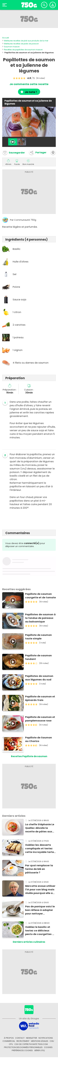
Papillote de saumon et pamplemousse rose (40, 718)
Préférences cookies (22, 1050)
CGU (52, 1041)
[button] (37, 152)
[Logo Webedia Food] (29, 1025)
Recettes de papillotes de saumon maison (23, 49)
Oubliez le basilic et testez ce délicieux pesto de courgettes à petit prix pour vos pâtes (39, 930)
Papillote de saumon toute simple (38, 636)
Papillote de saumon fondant (38, 657)
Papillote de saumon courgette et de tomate (40, 595)
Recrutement (23, 1041)
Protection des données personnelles (23, 1047)
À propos (9, 1038)
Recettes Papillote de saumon (29, 756)
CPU (11, 1044)
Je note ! (31, 92)
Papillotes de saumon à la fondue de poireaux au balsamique (40, 618)
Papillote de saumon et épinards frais (40, 698)
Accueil (5, 37)
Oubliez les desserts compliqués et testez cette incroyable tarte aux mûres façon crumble (39, 848)
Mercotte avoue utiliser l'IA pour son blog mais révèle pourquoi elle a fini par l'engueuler (40, 889)
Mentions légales (39, 1041)
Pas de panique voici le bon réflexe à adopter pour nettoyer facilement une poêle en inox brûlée (40, 910)
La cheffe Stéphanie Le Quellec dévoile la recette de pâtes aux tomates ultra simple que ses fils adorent (39, 828)
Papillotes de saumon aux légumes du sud (39, 677)
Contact (20, 1038)
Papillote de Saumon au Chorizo (38, 739)
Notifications (46, 1038)
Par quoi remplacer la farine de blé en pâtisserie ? (39, 869)
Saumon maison (12, 46)
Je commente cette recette (29, 84)
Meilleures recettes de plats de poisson (21, 43)
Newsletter (31, 1038)
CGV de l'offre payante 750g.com (31, 1044)
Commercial (9, 1041)
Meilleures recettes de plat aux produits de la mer (26, 40)
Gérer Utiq (39, 1050)
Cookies (48, 1047)
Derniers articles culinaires (29, 941)
